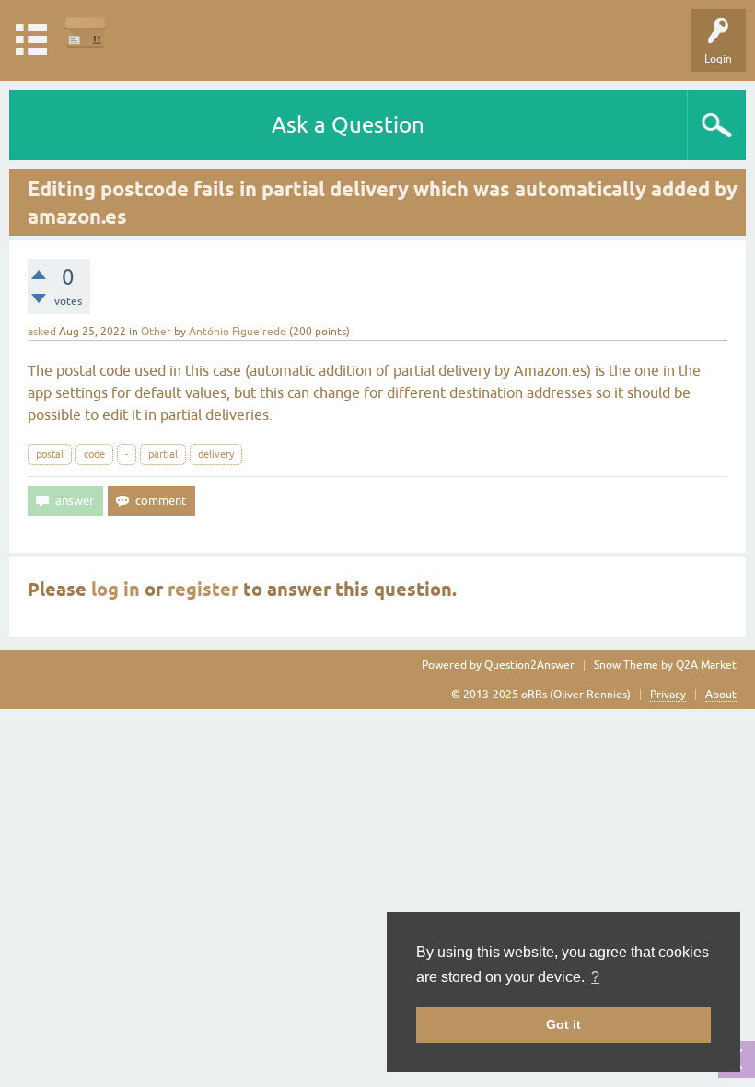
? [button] (595, 977)
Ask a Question (348, 124)
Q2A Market (706, 665)
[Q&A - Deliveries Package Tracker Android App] (85, 31)
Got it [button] (563, 1024)
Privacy (668, 694)
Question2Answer (529, 665)
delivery (216, 454)
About (721, 694)
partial (163, 454)
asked (42, 331)
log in (115, 590)
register (203, 590)
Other (156, 331)
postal (50, 454)
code (94, 454)
